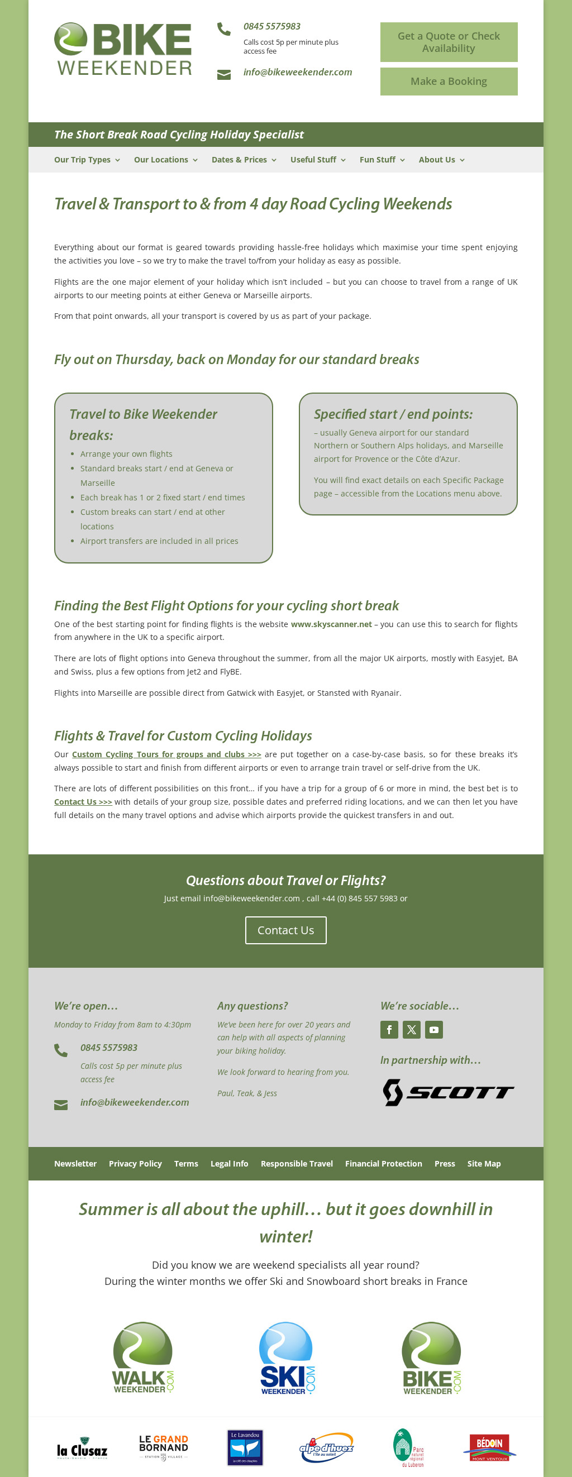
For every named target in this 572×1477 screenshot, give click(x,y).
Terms (186, 1164)
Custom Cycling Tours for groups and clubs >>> (166, 754)
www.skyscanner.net (331, 624)
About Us (437, 160)
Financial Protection (383, 1164)
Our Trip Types (82, 160)
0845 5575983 (108, 1049)
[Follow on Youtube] (434, 1030)
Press (445, 1164)
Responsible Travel (297, 1164)
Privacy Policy (135, 1164)
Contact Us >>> (83, 801)
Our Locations (161, 160)
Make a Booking (449, 81)
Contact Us (286, 930)
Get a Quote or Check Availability (449, 42)
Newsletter (75, 1164)
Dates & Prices (239, 160)
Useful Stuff (313, 160)
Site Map (484, 1164)
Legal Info (230, 1164)
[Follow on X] (412, 1030)
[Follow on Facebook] (389, 1030)
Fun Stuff (377, 160)
